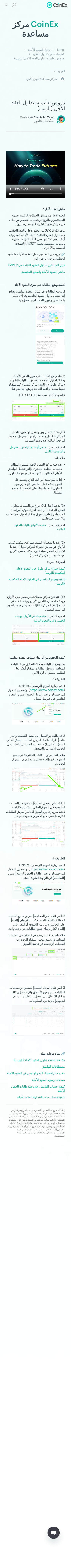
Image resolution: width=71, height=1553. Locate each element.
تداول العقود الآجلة (39, 50)
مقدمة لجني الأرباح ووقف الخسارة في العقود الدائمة (40, 618)
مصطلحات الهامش (53, 1066)
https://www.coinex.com (47, 690)
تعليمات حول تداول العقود (48, 54)
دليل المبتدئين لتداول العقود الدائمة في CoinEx (36, 265)
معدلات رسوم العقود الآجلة (48, 1080)
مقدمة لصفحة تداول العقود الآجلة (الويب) (39, 1060)
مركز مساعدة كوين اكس (41, 79)
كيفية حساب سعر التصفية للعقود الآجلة (41, 1097)
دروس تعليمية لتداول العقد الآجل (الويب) (39, 58)
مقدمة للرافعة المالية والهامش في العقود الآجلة (36, 1073)
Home (60, 50)
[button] (14, 5)
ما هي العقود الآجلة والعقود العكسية (43, 272)
